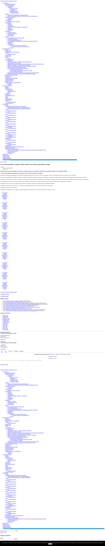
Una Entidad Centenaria (12, 38)
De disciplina (12, 9)
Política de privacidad (29, 360)
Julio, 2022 (5, 324)
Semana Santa (8, 55)
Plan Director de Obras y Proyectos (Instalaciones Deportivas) (20, 61)
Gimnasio (7, 120)
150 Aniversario (11, 44)
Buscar (1, 537)
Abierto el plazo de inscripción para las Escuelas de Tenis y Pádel (18, 305)
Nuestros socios (8, 75)
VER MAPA (3, 339)
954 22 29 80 (4, 347)
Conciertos (7, 93)
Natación (7, 124)
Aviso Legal (22, 360)
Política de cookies (38, 360)
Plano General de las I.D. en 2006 (14, 62)
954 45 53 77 (6, 337)
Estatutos (7, 13)
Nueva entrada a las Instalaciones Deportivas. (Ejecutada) (21, 70)
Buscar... (2, 530)
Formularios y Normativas (10, 17)
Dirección (10, 23)
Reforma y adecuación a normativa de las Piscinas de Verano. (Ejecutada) (22, 66)
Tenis (6, 141)
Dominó (7, 116)
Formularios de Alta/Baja (10, 147)
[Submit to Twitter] (13, 292)
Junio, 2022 (5, 325)
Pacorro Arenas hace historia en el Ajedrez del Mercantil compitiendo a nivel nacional (22, 309)
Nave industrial (11, 35)
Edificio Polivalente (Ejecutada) (16, 69)
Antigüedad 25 (10, 42)
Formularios (10, 18)
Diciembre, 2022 (6, 318)
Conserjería (10, 30)
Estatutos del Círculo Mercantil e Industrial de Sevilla (18, 15)
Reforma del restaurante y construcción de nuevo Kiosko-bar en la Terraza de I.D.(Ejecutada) (26, 64)
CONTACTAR (6, 156)
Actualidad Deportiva (12, 110)
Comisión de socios (14, 11)
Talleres (6, 97)
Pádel (6, 129)
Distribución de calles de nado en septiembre (14, 300)
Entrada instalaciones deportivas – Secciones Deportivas (18, 107)
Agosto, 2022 (5, 323)
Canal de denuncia (11, 152)
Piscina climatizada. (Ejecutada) (16, 71)
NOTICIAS (5, 154)
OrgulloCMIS (8, 145)
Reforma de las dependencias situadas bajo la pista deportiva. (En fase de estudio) (23, 72)
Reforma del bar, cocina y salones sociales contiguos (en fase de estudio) (21, 73)
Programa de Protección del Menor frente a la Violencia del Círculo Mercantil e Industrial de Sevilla (27, 149)
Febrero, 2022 (5, 329)
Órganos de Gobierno (9, 5)
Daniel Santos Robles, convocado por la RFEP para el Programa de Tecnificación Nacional (23, 304)
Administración (11, 25)
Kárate (6, 122)
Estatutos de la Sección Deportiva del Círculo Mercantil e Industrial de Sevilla (23, 16)
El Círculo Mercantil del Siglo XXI (14, 40)
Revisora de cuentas (14, 8)
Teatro (6, 96)
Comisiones (10, 7)
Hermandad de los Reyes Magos (11, 78)
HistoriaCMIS (8, 50)
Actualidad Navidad (11, 54)
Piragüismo (7, 133)
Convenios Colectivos (9, 80)
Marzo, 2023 (5, 315)
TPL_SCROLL (3, 531)
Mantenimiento (11, 29)
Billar (6, 114)
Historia (6, 36)
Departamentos (8, 22)
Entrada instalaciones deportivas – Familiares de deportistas (19, 108)
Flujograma (10, 153)
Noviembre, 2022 (6, 319)
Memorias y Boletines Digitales (11, 74)
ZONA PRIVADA (7, 159)
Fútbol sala (7, 118)
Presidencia (10, 24)
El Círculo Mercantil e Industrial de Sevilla (16, 37)
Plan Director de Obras (9, 59)
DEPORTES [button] (5, 104)
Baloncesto (7, 111)
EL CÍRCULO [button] (6, 3)
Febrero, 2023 (5, 316)
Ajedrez (6, 109)
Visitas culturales (8, 98)
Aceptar (50, 543)
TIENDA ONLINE (7, 157)
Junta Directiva (11, 6)
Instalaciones (7, 31)
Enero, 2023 (5, 317)
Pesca (6, 131)
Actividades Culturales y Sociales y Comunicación (17, 27)
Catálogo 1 (10, 83)
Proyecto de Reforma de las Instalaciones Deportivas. (18, 68)
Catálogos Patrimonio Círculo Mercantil (13, 82)
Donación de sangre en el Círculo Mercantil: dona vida (16, 306)
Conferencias (7, 94)
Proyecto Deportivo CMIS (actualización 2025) (14, 146)
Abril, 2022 (5, 327)
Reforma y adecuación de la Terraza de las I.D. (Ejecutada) (19, 65)
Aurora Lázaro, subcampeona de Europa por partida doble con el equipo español (21, 310)
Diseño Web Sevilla (4, 364)
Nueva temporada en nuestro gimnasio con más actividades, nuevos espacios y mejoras (22, 303)
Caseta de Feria (11, 34)
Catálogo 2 (10, 84)
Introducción (10, 60)
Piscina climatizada (9, 135)
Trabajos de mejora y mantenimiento (12, 52)
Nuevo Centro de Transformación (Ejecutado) (16, 67)
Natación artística (8, 127)
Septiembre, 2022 (6, 321)
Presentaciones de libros (10, 95)
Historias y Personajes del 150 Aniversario (18, 45)
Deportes (9, 28)
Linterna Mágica (8, 99)
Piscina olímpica (8, 138)
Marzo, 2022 (5, 328)
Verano (6, 57)
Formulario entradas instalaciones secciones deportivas (15, 106)
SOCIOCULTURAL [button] (7, 85)
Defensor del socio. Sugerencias (14, 21)
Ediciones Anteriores (12, 91)
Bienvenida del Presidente (10, 4)
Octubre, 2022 (5, 320)
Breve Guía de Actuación (13, 151)
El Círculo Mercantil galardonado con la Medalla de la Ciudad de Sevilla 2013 (23, 41)
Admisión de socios (14, 10)
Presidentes (10, 43)
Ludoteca (7, 101)
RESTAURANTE (6, 155)
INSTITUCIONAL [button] (7, 48)
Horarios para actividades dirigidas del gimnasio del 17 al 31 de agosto (19, 307)
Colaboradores (8, 20)
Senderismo (7, 139)
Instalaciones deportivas (12, 33)
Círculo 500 (7, 77)
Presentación (10, 90)
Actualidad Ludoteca (12, 102)
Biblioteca (7, 87)
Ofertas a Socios (8, 81)
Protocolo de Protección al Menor (11, 148)
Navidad (7, 53)
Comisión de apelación (14, 12)
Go (16, 530)
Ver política (54, 543)
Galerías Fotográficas (9, 79)
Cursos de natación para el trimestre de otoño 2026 (15, 302)
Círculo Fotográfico (9, 103)
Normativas (10, 19)
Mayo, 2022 (5, 326)
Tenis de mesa (8, 143)
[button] (3, 161)
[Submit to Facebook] (4, 292)
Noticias (11, 47)
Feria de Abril (8, 56)
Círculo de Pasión (8, 89)
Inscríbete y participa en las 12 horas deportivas (15, 308)
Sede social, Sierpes (11, 32)
